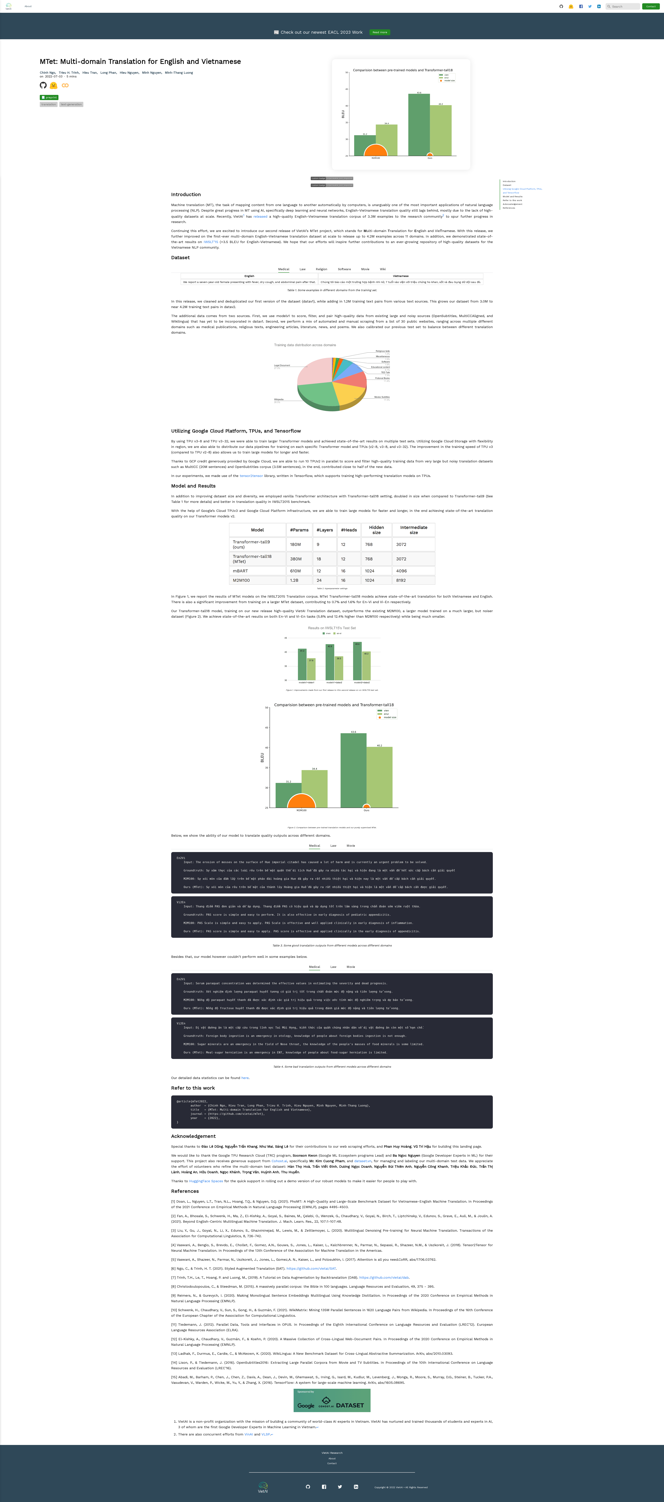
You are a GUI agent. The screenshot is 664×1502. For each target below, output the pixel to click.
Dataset (507, 185)
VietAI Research (332, 1452)
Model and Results (513, 196)
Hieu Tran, (90, 72)
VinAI (249, 1434)
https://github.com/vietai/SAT (311, 1268)
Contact (651, 6)
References (509, 208)
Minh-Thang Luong (179, 72)
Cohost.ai (279, 1161)
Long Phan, (109, 72)
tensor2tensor (251, 476)
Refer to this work (512, 200)
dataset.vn (362, 1161)
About (28, 6)
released (260, 216)
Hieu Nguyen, (130, 72)
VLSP (265, 1434)
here (245, 1078)
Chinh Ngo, (48, 72)
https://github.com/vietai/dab (384, 1277)
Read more (380, 32)
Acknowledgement (512, 204)
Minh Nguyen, (152, 72)
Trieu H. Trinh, (70, 72)
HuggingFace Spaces (206, 1181)
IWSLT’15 (211, 242)
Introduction (509, 181)
